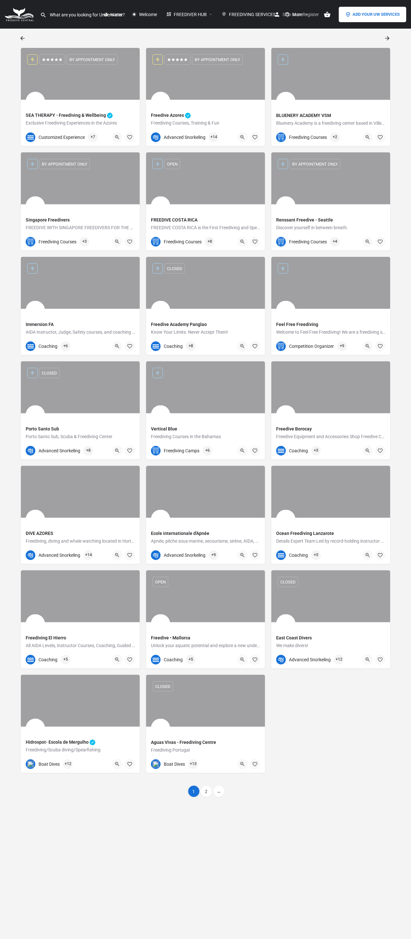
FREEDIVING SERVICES (251, 14)
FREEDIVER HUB (190, 14)
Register (310, 14)
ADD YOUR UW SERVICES (376, 14)
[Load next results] (388, 38)
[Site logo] (20, 13)
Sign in (289, 14)
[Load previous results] (23, 38)
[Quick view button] (117, 137)
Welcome (147, 14)
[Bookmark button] (130, 137)
